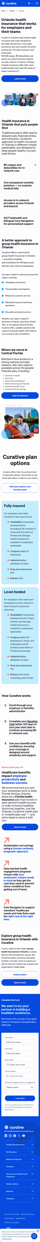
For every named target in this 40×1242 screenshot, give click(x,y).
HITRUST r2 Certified (11, 1223)
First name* (9, 1037)
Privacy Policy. (7, 1239)
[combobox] (20, 1087)
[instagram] (10, 1135)
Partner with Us (12, 1184)
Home (3, 11)
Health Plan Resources (15, 1145)
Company (10, 1198)
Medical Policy (20, 1218)
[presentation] (20, 78)
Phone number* (10, 1071)
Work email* (9, 1060)
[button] (37, 3)
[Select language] (30, 3)
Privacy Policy (17, 1107)
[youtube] (23, 1135)
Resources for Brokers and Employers (16, 1175)
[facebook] (14, 1135)
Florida (12, 11)
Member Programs (13, 1159)
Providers (10, 1166)
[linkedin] (5, 1135)
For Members (11, 1152)
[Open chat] (34, 1236)
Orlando (21, 11)
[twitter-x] (19, 1135)
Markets (9, 1191)
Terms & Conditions (27, 1214)
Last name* (9, 1049)
